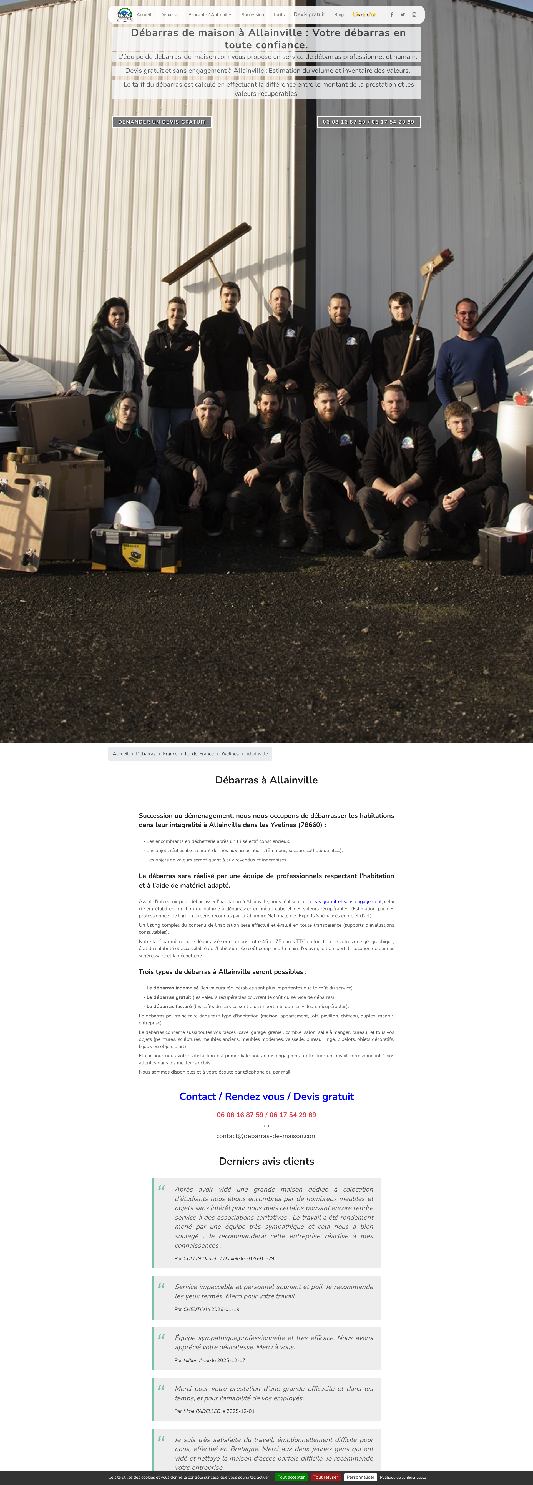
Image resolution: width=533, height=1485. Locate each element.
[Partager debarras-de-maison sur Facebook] (393, 14)
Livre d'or (364, 14)
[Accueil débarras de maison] (125, 15)
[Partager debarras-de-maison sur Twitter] (404, 14)
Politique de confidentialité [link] (403, 1477)
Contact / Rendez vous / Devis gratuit (266, 1097)
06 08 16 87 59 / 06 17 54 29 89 (266, 1114)
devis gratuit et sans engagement (346, 901)
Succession (253, 15)
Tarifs (279, 15)
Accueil (144, 15)
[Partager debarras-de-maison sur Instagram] (416, 14)
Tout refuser (325, 1477)
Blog (339, 15)
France (170, 753)
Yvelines (230, 753)
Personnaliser (360, 1477)
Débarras (170, 15)
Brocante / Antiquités (210, 15)
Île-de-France (199, 753)
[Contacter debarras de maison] (266, 1135)
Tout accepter (291, 1477)
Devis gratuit (309, 14)
